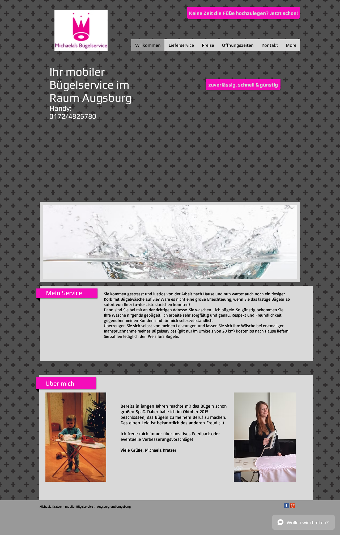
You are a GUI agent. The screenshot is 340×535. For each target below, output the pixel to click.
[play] (285, 275)
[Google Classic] (292, 505)
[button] (243, 84)
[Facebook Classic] (286, 505)
